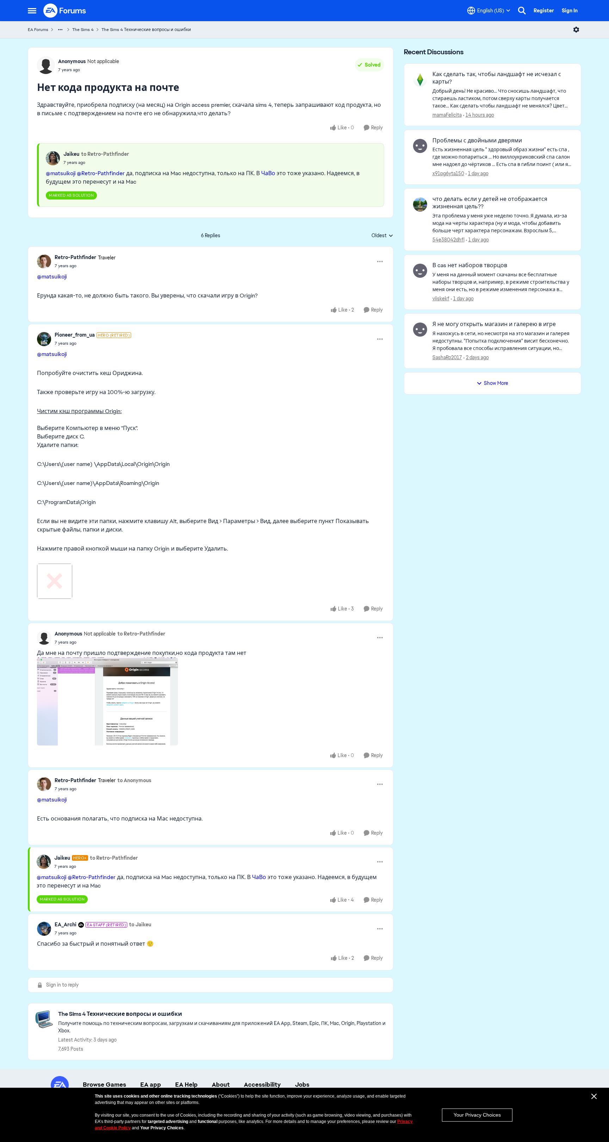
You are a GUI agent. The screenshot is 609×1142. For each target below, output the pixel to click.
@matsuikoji (60, 173)
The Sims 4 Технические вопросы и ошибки (146, 29)
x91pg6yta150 (448, 173)
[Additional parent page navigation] (60, 30)
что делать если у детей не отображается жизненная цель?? (489, 203)
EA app (150, 1084)
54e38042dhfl (448, 240)
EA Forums (38, 29)
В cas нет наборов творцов (469, 265)
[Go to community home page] (64, 11)
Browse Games (104, 1084)
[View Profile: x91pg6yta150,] (420, 146)
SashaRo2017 (447, 357)
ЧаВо (268, 173)
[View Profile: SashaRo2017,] (420, 330)
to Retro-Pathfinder (105, 154)
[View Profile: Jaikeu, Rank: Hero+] (44, 862)
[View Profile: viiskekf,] (420, 271)
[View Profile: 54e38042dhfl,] (420, 204)
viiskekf (440, 298)
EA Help (186, 1084)
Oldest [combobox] (382, 235)
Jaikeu (71, 154)
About (221, 1084)
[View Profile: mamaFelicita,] (420, 80)
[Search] (522, 10)
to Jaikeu (140, 924)
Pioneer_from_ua (75, 335)
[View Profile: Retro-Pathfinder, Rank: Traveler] (44, 261)
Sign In (570, 10)
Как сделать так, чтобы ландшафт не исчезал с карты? (496, 78)
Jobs (302, 1084)
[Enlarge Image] (210, 581)
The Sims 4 (83, 29)
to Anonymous (134, 780)
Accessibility (262, 1084)
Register (544, 10)
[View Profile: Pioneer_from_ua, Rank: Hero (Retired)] (44, 339)
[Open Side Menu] (32, 10)
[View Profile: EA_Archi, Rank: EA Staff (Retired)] (44, 929)
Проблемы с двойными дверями (477, 140)
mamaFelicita (447, 115)
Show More (496, 383)
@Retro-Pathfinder (101, 173)
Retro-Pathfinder (75, 257)
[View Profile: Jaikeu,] (53, 158)
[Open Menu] (576, 30)
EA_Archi (65, 924)
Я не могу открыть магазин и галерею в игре (494, 324)
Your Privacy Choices (477, 1115)
